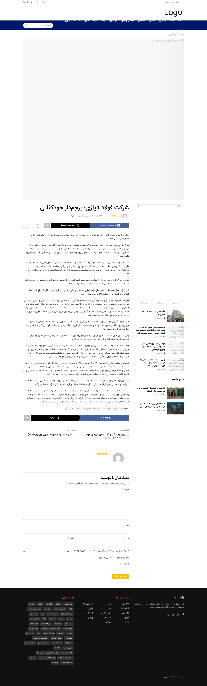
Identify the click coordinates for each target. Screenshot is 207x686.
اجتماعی (162, 20)
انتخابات (31, 604)
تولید (44, 619)
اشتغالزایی (49, 604)
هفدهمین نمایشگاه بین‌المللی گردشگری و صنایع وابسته (54, 653)
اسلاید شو (125, 608)
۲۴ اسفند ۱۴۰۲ (97, 215)
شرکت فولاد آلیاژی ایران (91, 408)
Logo (173, 12)
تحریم (116, 408)
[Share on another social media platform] (47, 225)
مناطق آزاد (69, 643)
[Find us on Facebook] (183, 615)
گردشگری (113, 20)
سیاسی (152, 20)
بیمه (95, 20)
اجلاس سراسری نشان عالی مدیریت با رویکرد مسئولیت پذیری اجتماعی (153, 346)
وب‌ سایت (125, 537)
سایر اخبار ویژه (83, 215)
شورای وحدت (33, 628)
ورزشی (179, 30)
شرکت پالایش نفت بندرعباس (51, 628)
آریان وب (165, 677)
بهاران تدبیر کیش (66, 614)
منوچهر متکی (68, 648)
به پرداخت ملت (52, 614)
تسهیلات (52, 619)
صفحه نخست (176, 20)
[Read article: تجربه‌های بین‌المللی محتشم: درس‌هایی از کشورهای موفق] (175, 408)
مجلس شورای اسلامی (41, 638)
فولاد (77, 408)
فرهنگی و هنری (127, 20)
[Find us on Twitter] (178, 615)
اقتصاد (40, 604)
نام (127, 525)
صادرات (69, 633)
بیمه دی (69, 619)
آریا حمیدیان (68, 604)
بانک (103, 20)
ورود (41, 2)
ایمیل (71, 538)
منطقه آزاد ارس (57, 643)
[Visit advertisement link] (159, 246)
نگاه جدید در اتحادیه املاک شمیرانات (153, 313)
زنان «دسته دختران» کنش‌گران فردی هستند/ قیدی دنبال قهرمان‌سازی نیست (152, 362)
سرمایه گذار (57, 623)
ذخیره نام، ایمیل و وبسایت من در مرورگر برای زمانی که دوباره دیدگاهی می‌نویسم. (96, 550)
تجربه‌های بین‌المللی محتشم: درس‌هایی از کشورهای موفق (152, 405)
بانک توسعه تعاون (59, 609)
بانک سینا (47, 609)
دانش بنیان (68, 623)
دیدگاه (125, 489)
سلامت (77, 20)
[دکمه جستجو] (25, 25)
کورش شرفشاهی (67, 662)
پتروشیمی (33, 657)
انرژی (86, 20)
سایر (109, 608)
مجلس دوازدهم (56, 638)
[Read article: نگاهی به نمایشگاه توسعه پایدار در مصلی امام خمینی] (175, 393)
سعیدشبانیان (34, 623)
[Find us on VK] (173, 615)
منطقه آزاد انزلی (43, 643)
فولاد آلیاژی (69, 408)
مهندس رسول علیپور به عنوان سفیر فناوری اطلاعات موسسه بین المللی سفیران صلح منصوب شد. (150, 330)
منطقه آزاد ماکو (30, 643)
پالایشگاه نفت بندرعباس (47, 657)
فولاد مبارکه (68, 638)
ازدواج (58, 604)
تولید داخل (107, 408)
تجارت (61, 619)
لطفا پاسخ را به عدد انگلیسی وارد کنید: (113, 557)
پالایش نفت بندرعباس (65, 657)
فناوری (67, 20)
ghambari (112, 215)
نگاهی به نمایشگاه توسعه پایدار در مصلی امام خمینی (151, 389)
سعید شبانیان (68, 628)
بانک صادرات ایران (35, 609)
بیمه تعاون (34, 614)
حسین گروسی (34, 619)
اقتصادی (141, 20)
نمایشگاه (57, 648)
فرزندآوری (60, 633)
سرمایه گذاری (46, 623)
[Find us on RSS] (168, 615)
